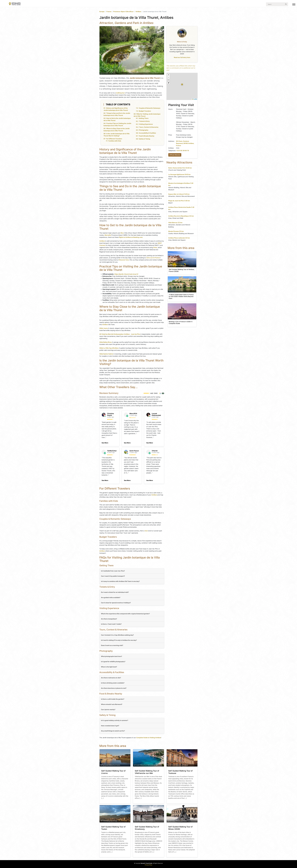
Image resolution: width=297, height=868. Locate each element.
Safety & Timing (144, 139)
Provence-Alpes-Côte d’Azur (123, 11)
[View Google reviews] (160, 393)
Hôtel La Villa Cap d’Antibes (108, 348)
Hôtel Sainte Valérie (106, 354)
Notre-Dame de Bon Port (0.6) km (180, 168)
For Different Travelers (114, 139)
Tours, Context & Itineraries (148, 127)
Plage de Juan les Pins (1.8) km (179, 201)
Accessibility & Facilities (147, 133)
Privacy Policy (148, 865)
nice (146, 531)
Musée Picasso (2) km (176, 231)
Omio (155, 247)
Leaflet (195, 99)
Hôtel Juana (103, 328)
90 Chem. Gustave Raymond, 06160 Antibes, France (185, 143)
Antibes (138, 11)
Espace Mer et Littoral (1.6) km (178, 194)
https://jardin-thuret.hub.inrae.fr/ (126, 274)
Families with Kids (114, 141)
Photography (143, 130)
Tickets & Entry (144, 121)
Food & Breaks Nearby (146, 136)
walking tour (120, 93)
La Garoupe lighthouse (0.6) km (179, 174)
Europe (101, 11)
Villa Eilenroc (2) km (175, 222)
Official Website (174, 155)
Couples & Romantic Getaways (149, 108)
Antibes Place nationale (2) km (179, 238)
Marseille (108, 235)
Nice (122, 233)
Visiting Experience (146, 124)
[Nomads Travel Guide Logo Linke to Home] (14, 4)
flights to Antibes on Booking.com (131, 237)
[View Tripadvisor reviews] (163, 393)
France (108, 11)
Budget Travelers (145, 111)
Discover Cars (124, 260)
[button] (105, 442)
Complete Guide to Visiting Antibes (148, 738)
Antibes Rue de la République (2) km (181, 216)
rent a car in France (153, 258)
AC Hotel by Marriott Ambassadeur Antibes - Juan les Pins (119, 334)
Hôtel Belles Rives (105, 342)
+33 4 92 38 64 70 (182, 150)
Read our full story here (182, 57)
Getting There (143, 118)
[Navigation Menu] (294, 4)
